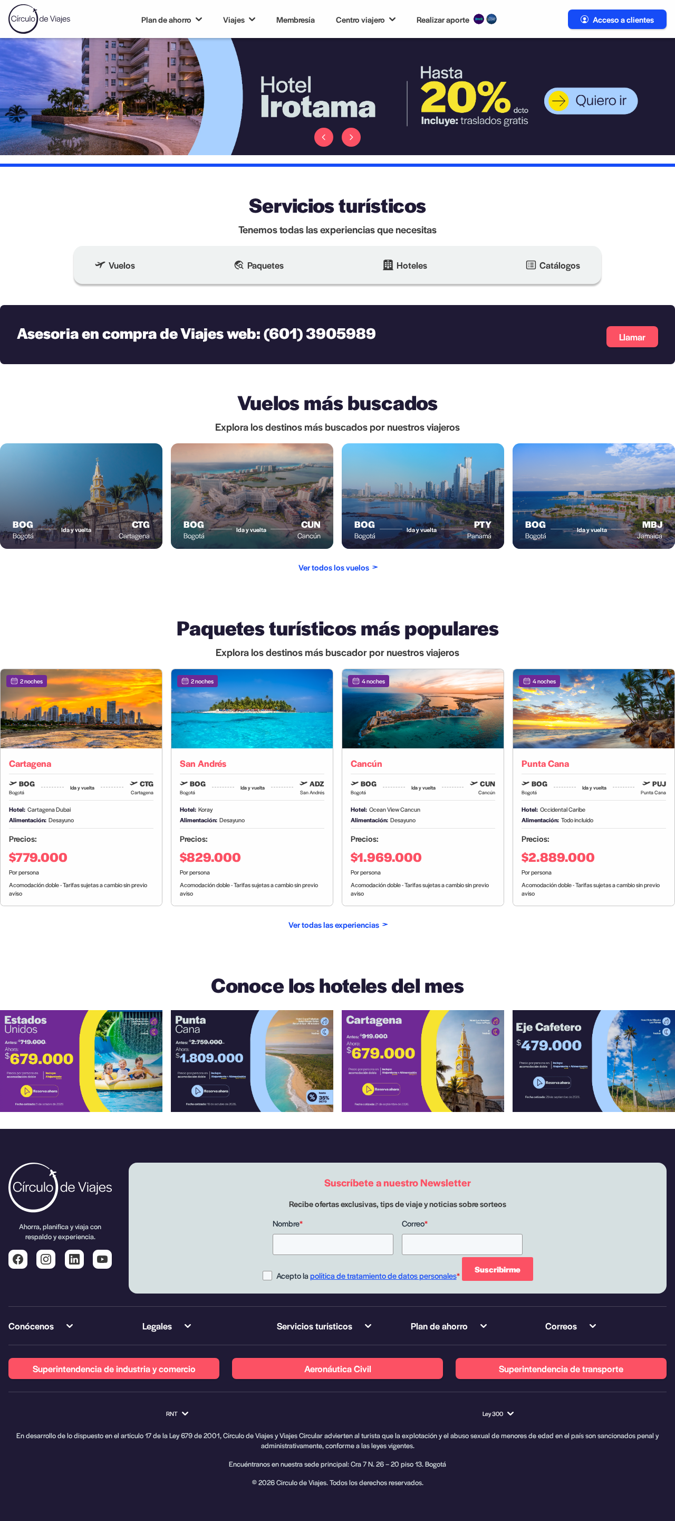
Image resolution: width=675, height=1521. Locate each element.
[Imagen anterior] (323, 137)
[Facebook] (17, 1259)
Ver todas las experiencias (333, 924)
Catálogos (559, 265)
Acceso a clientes (623, 19)
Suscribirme (497, 1269)
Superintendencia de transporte (561, 1368)
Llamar (632, 336)
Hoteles (412, 265)
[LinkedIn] (74, 1259)
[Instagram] (45, 1259)
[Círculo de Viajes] (39, 19)
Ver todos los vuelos (333, 567)
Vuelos (122, 265)
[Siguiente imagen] (351, 137)
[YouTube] (102, 1259)
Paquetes (265, 265)
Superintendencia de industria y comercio (114, 1368)
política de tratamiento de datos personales (383, 1275)
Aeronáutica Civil (337, 1368)
